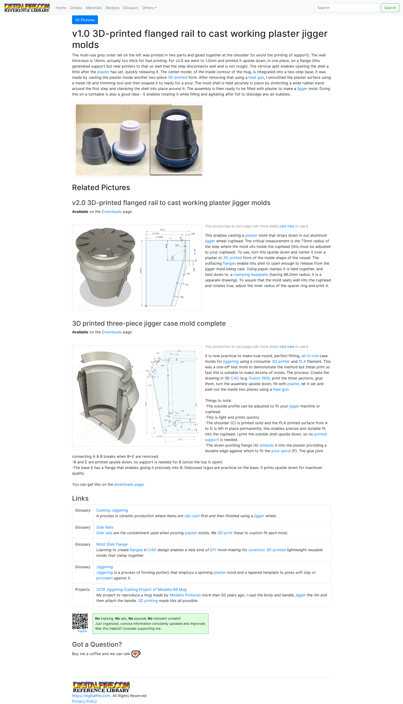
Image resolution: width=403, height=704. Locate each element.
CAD (235, 378)
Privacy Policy (84, 701)
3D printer (281, 361)
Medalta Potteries (185, 595)
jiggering (231, 361)
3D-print (225, 532)
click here (286, 226)
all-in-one (310, 355)
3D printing (148, 600)
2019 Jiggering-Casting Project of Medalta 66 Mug (141, 589)
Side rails (104, 532)
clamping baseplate (251, 274)
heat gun (256, 77)
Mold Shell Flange (112, 544)
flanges (229, 263)
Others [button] (148, 7)
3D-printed (177, 77)
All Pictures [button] (85, 19)
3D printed (232, 257)
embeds (267, 445)
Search (390, 7)
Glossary (131, 7)
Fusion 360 (258, 378)
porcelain (104, 578)
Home (61, 7)
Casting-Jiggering (112, 510)
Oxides (76, 7)
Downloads (112, 211)
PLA (302, 361)
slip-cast (192, 515)
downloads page (129, 484)
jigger (302, 88)
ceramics (256, 549)
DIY (213, 549)
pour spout (281, 450)
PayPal (82, 631)
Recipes (112, 7)
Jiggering (104, 566)
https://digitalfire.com (91, 695)
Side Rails (104, 527)
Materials (94, 7)
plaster (103, 71)
